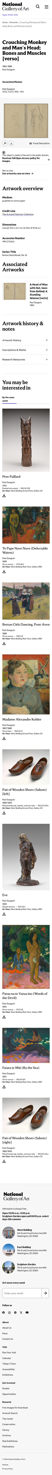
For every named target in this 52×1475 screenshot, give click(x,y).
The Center (7, 1418)
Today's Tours (9, 1363)
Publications (8, 1446)
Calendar (6, 1358)
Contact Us (7, 1338)
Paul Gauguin (8, 88)
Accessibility (8, 1369)
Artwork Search (9, 1413)
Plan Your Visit (9, 1352)
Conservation (8, 1424)
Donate (5, 1388)
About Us (6, 1327)
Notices (5, 1464)
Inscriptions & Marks (14, 350)
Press (5, 1333)
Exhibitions (7, 1374)
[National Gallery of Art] (26, 1196)
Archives (6, 1435)
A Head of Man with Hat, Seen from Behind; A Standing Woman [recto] (39, 291)
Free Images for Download (15, 1407)
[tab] (9, 399)
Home (5, 22)
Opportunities (9, 1394)
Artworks (13, 22)
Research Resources (13, 359)
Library (5, 1429)
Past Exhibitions (10, 1441)
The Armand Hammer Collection (18, 214)
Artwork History (11, 340)
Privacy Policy (7, 1468)
